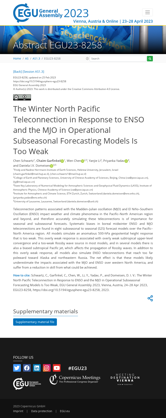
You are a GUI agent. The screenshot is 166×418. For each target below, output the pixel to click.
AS (27, 58)
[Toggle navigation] (147, 12)
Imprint (18, 411)
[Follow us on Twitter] (17, 369)
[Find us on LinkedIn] (37, 369)
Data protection (41, 411)
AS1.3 (36, 58)
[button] (87, 58)
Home (17, 58)
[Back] (17, 71)
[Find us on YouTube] (57, 369)
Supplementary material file (35, 322)
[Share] (149, 299)
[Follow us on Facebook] (27, 369)
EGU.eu (65, 411)
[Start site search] (150, 58)
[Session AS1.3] (33, 71)
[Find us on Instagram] (47, 369)
